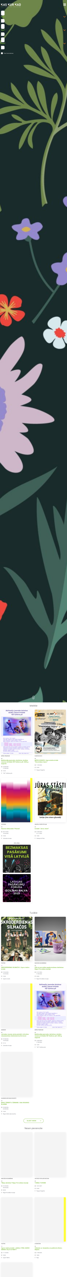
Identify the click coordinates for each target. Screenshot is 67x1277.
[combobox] (33, 17)
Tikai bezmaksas (8, 53)
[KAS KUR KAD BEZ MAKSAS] (17, 859)
